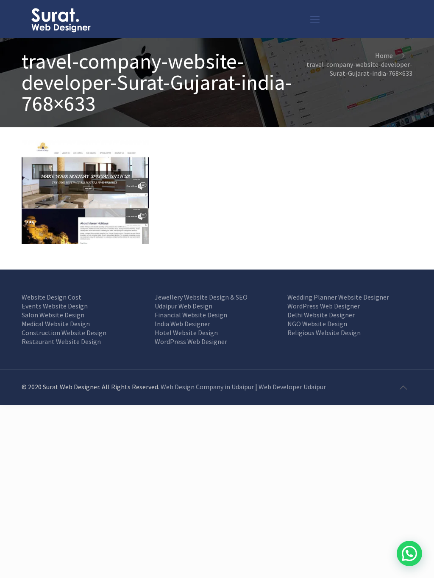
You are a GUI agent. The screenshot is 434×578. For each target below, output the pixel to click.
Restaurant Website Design (61, 341)
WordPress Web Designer (191, 341)
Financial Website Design (191, 315)
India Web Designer (182, 323)
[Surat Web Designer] (60, 19)
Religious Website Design (324, 332)
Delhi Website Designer (321, 315)
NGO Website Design (317, 323)
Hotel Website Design (186, 332)
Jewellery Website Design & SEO (201, 297)
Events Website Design (55, 306)
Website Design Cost (51, 297)
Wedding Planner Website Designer (338, 297)
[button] (409, 553)
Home (384, 55)
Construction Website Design (64, 332)
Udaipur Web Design (183, 306)
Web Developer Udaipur (292, 387)
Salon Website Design (53, 315)
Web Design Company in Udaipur (207, 387)
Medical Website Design (56, 323)
